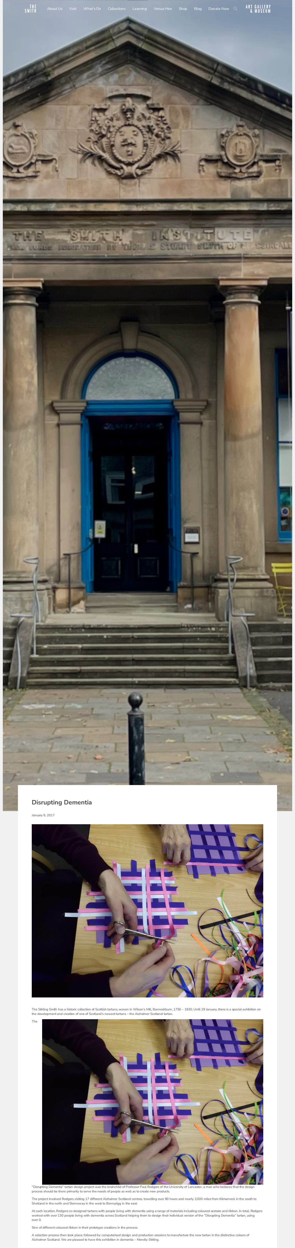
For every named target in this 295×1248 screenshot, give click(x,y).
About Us (54, 8)
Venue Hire (163, 8)
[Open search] (235, 9)
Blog (198, 8)
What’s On (92, 8)
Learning (140, 8)
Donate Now (218, 8)
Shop (183, 8)
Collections (117, 8)
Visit (72, 8)
